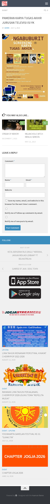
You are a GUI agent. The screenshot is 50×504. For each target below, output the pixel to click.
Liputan (5, 350)
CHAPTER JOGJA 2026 (12, 472)
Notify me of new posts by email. (19, 221)
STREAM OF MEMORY (10, 134)
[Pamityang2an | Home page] (5, 3)
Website (8, 190)
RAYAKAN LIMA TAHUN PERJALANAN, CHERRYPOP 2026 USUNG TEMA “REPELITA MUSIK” (22, 395)
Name (8, 180)
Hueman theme (38, 495)
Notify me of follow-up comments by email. (24, 213)
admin (6, 28)
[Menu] (46, 3)
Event (5, 10)
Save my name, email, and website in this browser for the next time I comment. (24, 202)
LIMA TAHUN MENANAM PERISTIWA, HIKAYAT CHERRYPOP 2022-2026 (24, 355)
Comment (10, 161)
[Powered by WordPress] (16, 495)
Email (29, 180)
